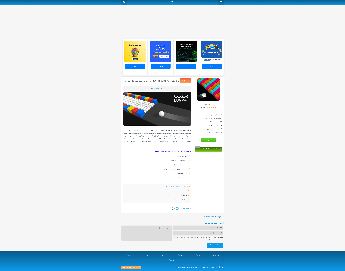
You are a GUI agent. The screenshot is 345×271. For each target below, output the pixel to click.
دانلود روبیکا (172, 260)
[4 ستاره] (209, 107)
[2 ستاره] (213, 107)
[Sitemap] (222, 267)
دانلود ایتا (181, 255)
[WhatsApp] (173, 208)
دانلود (212, 66)
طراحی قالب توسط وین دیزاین (130, 267)
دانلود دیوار (130, 255)
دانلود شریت (164, 255)
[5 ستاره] (207, 107)
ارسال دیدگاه (213, 245)
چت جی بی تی (215, 255)
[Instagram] (219, 267)
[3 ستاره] (211, 107)
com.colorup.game (206, 129)
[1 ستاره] (215, 107)
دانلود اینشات (198, 255)
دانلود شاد (147, 255)
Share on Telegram (177, 208)
